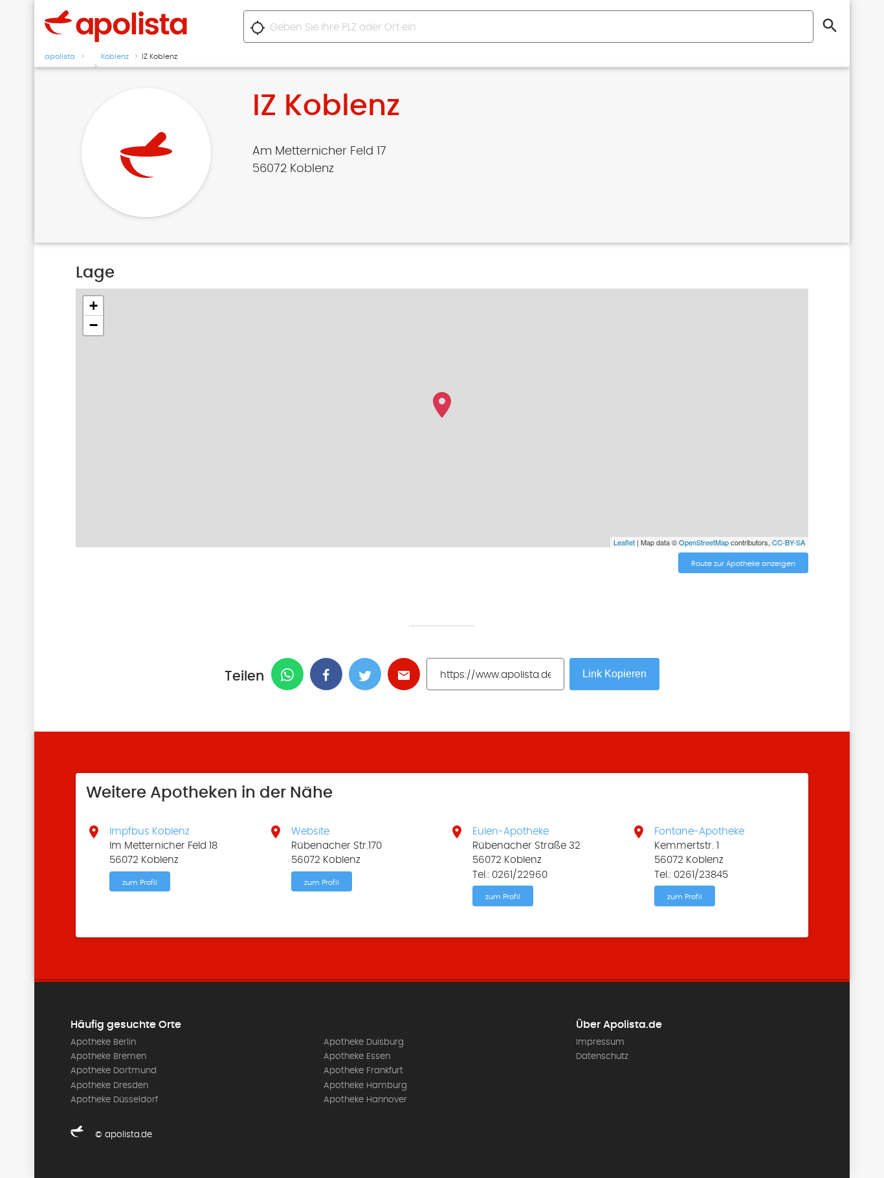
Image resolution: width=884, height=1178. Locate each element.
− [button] (93, 325)
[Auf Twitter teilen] (368, 674)
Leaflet (624, 542)
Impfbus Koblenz (149, 831)
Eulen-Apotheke (510, 831)
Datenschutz (602, 1056)
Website (310, 831)
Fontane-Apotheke (699, 831)
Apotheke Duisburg (364, 1042)
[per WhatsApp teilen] (290, 674)
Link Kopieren (614, 673)
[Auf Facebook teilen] (329, 674)
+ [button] (93, 306)
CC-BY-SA (788, 542)
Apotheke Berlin (103, 1042)
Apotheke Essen (357, 1056)
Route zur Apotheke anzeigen (743, 563)
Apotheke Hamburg (365, 1085)
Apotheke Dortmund (114, 1070)
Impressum (600, 1042)
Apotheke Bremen (108, 1056)
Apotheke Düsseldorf (114, 1099)
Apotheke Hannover (365, 1099)
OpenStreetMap (704, 542)
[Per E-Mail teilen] (407, 674)
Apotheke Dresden (109, 1085)
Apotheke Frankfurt (363, 1070)
